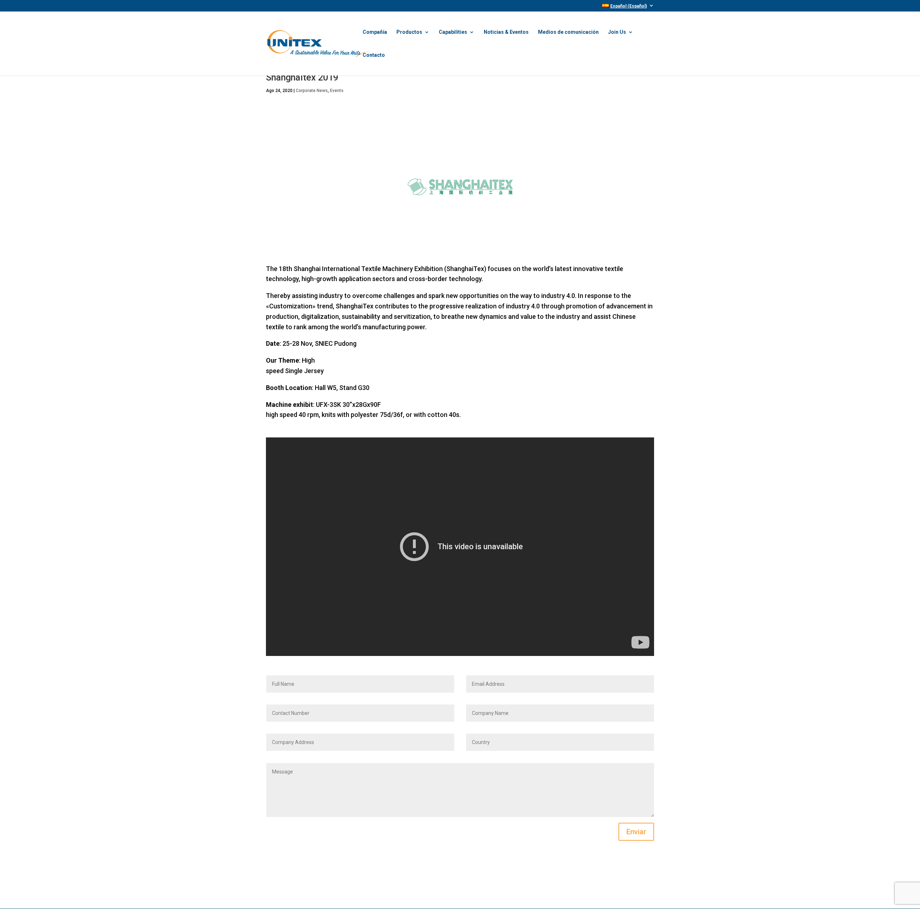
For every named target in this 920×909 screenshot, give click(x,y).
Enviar (636, 831)
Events (337, 90)
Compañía (375, 32)
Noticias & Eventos (506, 32)
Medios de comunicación (568, 32)
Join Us (617, 32)
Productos (409, 32)
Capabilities (453, 32)
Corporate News (312, 90)
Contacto (374, 55)
